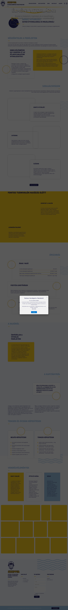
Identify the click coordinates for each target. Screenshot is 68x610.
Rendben (34, 312)
